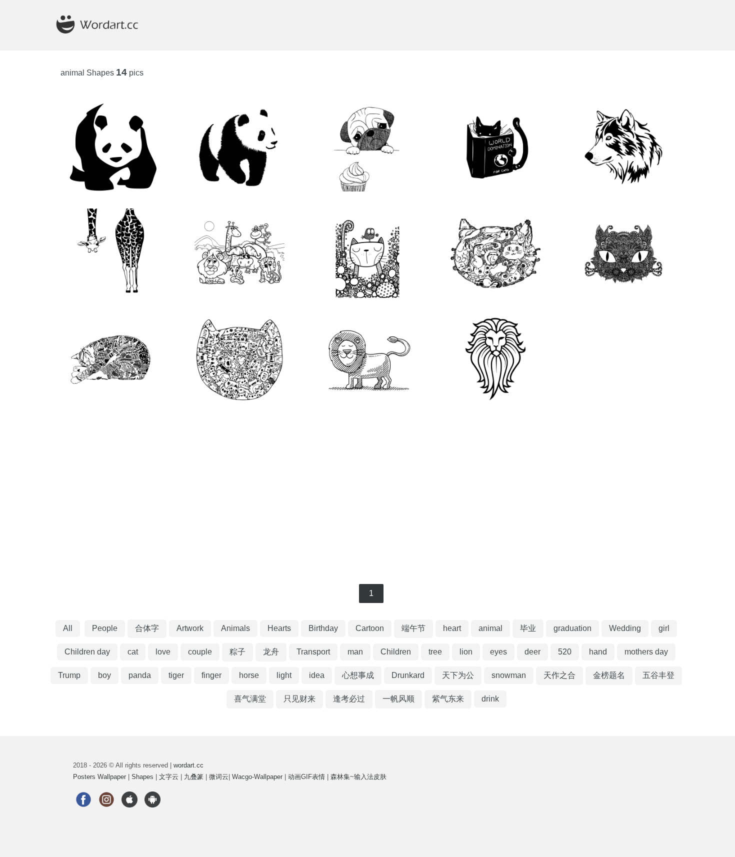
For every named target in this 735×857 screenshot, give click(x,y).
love (163, 652)
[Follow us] (83, 814)
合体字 (147, 628)
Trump (69, 675)
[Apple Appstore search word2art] (129, 814)
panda (139, 675)
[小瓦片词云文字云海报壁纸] (107, 46)
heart (452, 628)
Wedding (625, 628)
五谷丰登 (658, 675)
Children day (87, 652)
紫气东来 (448, 698)
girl (664, 628)
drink (490, 698)
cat (133, 652)
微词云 (218, 776)
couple (200, 652)
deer (532, 652)
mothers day (646, 652)
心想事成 (358, 675)
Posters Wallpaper (99, 776)
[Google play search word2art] (152, 814)
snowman (509, 675)
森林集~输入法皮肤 (358, 776)
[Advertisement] (368, 494)
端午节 (414, 628)
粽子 (238, 652)
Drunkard (408, 675)
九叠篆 (194, 776)
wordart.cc (189, 765)
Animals (235, 628)
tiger (176, 675)
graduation (573, 628)
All (67, 628)
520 (565, 652)
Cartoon (370, 628)
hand (598, 652)
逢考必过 (349, 698)
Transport (313, 652)
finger (212, 675)
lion (466, 652)
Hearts (279, 628)
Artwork (190, 628)
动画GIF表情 (306, 776)
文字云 (168, 776)
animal (490, 628)
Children (395, 652)
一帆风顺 (398, 698)
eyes (498, 652)
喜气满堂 (250, 698)
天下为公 (458, 675)
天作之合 (560, 675)
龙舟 (271, 652)
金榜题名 (609, 675)
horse (249, 675)
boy (104, 675)
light (284, 675)
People (105, 628)
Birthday (323, 628)
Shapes (143, 776)
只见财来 (300, 698)
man (355, 652)
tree (435, 652)
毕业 (528, 628)
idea (316, 675)
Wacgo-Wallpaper (257, 776)
